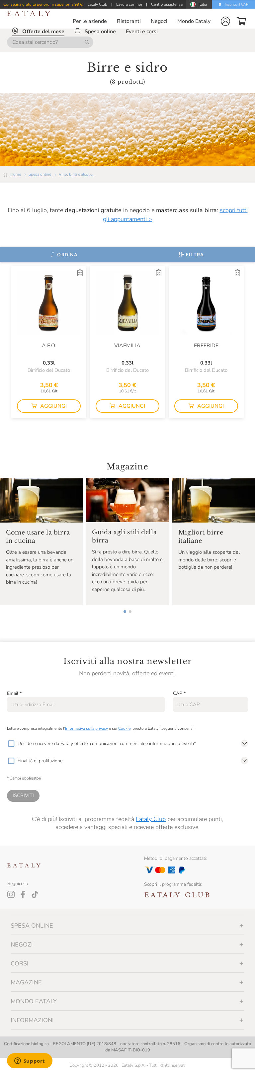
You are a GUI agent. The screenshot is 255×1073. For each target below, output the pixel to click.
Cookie (124, 728)
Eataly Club (151, 819)
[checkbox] (11, 744)
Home (15, 174)
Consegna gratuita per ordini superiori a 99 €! (43, 4)
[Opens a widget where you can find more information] (29, 1061)
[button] (225, 21)
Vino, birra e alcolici (76, 174)
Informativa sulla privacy (86, 728)
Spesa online (40, 174)
